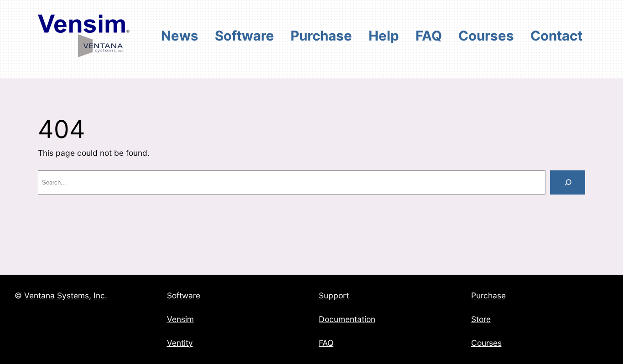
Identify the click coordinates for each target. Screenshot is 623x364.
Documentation (347, 319)
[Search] (567, 182)
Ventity (180, 343)
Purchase (488, 295)
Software (183, 295)
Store (481, 319)
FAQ (326, 343)
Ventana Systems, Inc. (65, 295)
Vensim (180, 319)
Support (334, 295)
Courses (486, 343)
